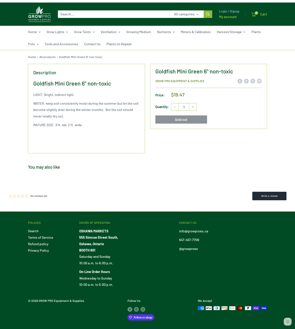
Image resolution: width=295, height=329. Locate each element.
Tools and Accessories (61, 44)
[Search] (208, 14)
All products (47, 57)
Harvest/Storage (229, 32)
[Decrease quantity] (174, 106)
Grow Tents (82, 32)
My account (228, 17)
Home (32, 32)
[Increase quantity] (192, 106)
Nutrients (164, 32)
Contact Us (92, 44)
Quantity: (162, 107)
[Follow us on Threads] (136, 309)
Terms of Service (40, 237)
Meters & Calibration (196, 32)
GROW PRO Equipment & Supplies (179, 81)
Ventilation (109, 32)
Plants (256, 32)
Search (33, 231)
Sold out (181, 119)
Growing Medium (138, 32)
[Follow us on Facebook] (130, 309)
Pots (31, 44)
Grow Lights (55, 32)
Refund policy (38, 244)
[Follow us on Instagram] (143, 309)
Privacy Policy (38, 250)
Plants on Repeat (119, 44)
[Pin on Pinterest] (246, 81)
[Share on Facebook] (239, 81)
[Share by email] (259, 81)
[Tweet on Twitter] (252, 81)
